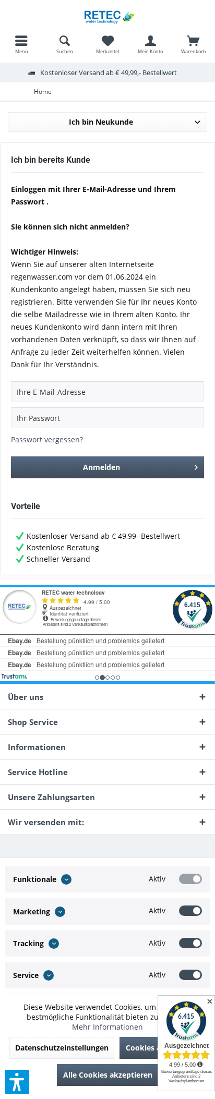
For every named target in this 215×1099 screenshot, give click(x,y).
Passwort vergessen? (47, 439)
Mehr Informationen (107, 1027)
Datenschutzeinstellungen (62, 1048)
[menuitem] (21, 44)
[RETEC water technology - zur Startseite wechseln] (107, 15)
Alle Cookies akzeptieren (107, 1075)
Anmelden (101, 467)
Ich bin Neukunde (101, 122)
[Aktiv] (190, 879)
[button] (17, 1082)
